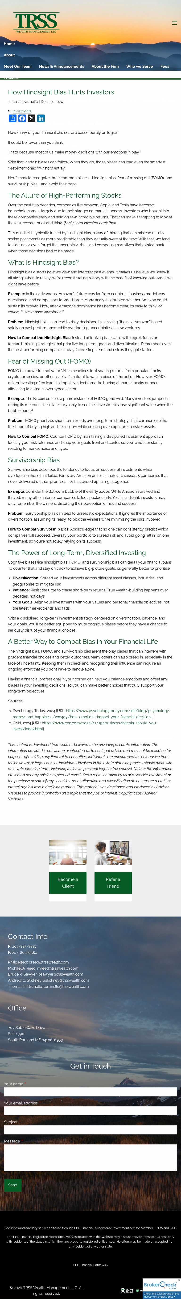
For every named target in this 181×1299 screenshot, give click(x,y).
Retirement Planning (117, 100)
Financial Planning (20, 100)
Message (30, 1141)
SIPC (173, 1228)
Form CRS (100, 1265)
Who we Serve (139, 66)
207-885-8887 (24, 946)
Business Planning (160, 100)
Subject (29, 1122)
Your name (31, 1084)
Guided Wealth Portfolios (26, 146)
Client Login (68, 146)
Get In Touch (15, 168)
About (9, 55)
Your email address (39, 1103)
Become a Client (68, 883)
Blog (8, 123)
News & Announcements (61, 66)
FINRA (158, 1228)
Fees (164, 66)
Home (9, 44)
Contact (11, 157)
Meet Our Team (18, 66)
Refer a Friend (47, 168)
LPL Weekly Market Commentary (74, 123)
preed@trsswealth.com (49, 962)
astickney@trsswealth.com (66, 980)
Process (11, 78)
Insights (11, 112)
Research (28, 123)
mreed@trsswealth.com (57, 968)
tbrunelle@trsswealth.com (66, 986)
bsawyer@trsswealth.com (60, 974)
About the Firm (105, 66)
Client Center (16, 134)
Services (11, 89)
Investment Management (68, 100)
